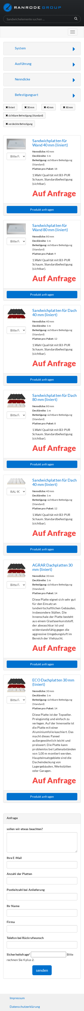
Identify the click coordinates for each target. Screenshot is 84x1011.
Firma (11, 922)
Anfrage (12, 818)
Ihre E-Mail (14, 858)
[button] (42, 48)
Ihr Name (13, 906)
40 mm (50, 107)
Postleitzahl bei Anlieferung (26, 890)
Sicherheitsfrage (18, 954)
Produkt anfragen (42, 209)
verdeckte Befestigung (20, 123)
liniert (11, 107)
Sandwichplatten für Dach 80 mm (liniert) (54, 397)
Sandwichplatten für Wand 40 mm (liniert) (50, 142)
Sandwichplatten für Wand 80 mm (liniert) (50, 227)
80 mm (69, 107)
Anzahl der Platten (19, 874)
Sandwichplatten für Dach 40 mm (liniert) (54, 312)
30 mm (30, 107)
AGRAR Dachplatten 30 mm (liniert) (52, 567)
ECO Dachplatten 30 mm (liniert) (53, 682)
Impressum (17, 998)
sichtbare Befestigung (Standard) (25, 115)
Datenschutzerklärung (25, 1006)
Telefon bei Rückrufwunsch (25, 938)
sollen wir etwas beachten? (25, 829)
